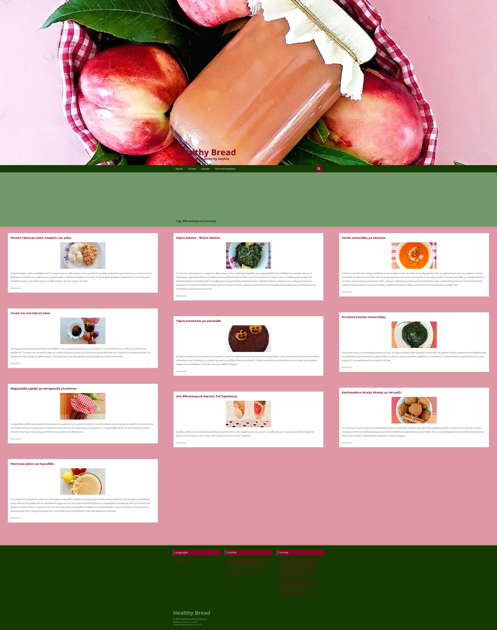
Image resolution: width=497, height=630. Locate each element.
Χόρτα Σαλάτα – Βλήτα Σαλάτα (198, 238)
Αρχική (179, 168)
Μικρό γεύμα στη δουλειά (299, 579)
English (181, 561)
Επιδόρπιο (296, 571)
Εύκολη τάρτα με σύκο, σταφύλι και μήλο (40, 238)
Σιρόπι (294, 588)
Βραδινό (298, 567)
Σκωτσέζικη (249, 571)
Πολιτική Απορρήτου (225, 168)
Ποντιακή (233, 571)
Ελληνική (261, 564)
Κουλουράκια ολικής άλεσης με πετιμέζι (372, 392)
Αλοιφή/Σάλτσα (289, 560)
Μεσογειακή (247, 567)
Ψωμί (313, 595)
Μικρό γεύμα (300, 578)
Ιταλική (232, 567)
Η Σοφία (192, 168)
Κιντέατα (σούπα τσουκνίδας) (364, 317)
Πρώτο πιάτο (307, 585)
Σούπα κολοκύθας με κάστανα (363, 238)
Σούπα (305, 588)
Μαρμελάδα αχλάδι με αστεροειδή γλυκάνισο (43, 388)
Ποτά (282, 585)
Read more (15, 288)
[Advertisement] (248, 199)
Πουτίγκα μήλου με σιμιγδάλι (32, 464)
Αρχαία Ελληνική (238, 560)
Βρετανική (258, 560)
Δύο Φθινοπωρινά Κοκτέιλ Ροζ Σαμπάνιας (206, 396)
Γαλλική (248, 564)
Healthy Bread (206, 152)
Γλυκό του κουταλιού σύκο (30, 313)
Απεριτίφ (307, 560)
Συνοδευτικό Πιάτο (292, 592)
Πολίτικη (262, 567)
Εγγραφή (205, 168)
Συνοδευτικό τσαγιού (293, 595)
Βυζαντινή (234, 564)
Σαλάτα (284, 588)
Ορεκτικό (312, 581)
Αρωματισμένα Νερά (293, 564)
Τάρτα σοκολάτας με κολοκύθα (198, 321)
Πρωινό (292, 585)
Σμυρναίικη (235, 574)
